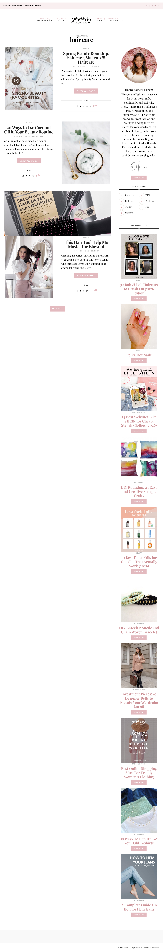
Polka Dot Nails (139, 355)
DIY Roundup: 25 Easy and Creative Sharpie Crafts (139, 491)
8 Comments (94, 251)
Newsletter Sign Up (33, 6)
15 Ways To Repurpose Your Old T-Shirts (139, 840)
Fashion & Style (138, 412)
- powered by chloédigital (150, 948)
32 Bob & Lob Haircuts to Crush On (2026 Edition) (139, 288)
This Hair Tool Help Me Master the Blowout (86, 244)
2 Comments (94, 66)
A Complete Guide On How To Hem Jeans (139, 906)
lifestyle (113, 19)
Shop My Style (18, 6)
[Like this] (94, 106)
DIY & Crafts (139, 483)
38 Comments (37, 136)
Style (61, 19)
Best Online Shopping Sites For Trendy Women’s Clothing (139, 772)
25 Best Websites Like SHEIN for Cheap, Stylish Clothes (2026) (139, 421)
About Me (7, 6)
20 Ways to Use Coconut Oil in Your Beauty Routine (28, 129)
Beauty (101, 19)
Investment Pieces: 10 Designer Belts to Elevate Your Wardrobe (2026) (139, 700)
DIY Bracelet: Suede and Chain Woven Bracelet (139, 629)
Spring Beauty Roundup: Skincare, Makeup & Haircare (86, 57)
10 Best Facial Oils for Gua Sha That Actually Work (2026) (139, 561)
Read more (139, 299)
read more (139, 178)
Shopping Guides (45, 19)
